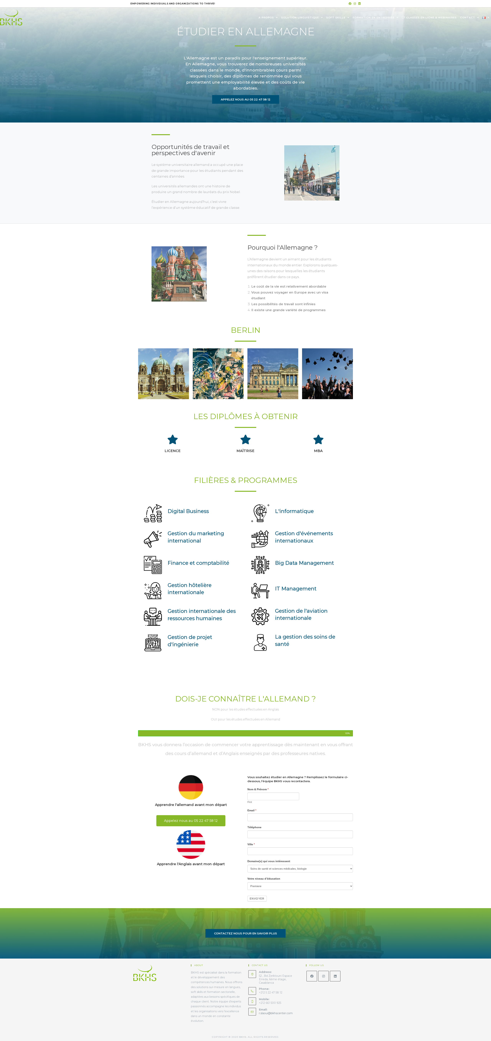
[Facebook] (311, 976)
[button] (245, 99)
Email (251, 810)
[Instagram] (323, 976)
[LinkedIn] (335, 976)
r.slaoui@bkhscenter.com (276, 1013)
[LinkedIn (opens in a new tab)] (359, 4)
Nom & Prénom (258, 789)
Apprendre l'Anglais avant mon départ (191, 864)
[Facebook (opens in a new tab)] (350, 4)
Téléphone (254, 827)
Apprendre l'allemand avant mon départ (191, 805)
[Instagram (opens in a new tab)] (355, 4)
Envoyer (257, 898)
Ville (251, 844)
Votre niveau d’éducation (263, 878)
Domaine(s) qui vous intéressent (268, 861)
